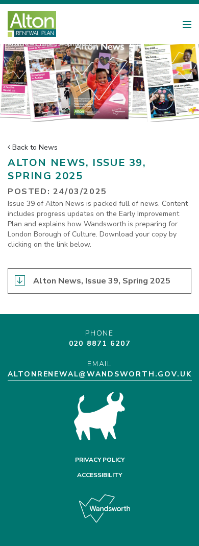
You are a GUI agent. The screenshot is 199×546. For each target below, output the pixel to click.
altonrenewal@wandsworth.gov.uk (100, 374)
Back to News (34, 147)
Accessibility (99, 475)
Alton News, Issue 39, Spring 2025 (101, 281)
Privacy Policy (100, 460)
